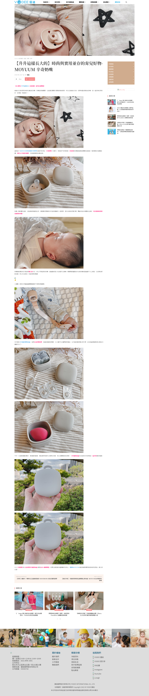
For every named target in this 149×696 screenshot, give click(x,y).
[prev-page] (57, 619)
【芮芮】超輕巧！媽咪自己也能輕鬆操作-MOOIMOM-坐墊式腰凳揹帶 (36, 579)
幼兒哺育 (21, 58)
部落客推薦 (75, 667)
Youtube (97, 673)
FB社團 (97, 665)
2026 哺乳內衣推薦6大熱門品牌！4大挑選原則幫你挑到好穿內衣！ (125, 109)
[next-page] (60, 619)
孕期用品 (89, 610)
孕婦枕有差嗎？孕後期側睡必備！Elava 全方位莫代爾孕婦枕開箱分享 (89, 614)
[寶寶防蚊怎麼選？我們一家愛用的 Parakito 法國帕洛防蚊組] (59, 601)
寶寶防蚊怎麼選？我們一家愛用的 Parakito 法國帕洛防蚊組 (59, 614)
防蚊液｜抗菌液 (59, 610)
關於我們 (55, 656)
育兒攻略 (74, 659)
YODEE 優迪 (99, 657)
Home (16, 58)
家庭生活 (74, 662)
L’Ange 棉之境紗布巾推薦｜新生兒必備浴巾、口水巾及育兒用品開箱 (29, 614)
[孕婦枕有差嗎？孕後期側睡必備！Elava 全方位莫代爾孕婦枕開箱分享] (89, 601)
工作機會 (55, 662)
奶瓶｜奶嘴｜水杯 (28, 58)
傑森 (28, 74)
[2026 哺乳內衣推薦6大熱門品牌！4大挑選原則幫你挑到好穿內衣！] (112, 109)
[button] (126, 2)
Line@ (97, 678)
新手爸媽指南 (76, 665)
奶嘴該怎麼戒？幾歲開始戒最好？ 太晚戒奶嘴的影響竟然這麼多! (125, 131)
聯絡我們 (55, 665)
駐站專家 (74, 670)
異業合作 (55, 659)
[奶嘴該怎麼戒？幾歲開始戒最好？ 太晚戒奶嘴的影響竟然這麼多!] (112, 131)
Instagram (98, 669)
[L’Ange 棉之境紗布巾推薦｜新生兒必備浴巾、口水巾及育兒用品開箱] (28, 601)
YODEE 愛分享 (99, 661)
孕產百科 (74, 656)
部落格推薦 (28, 610)
